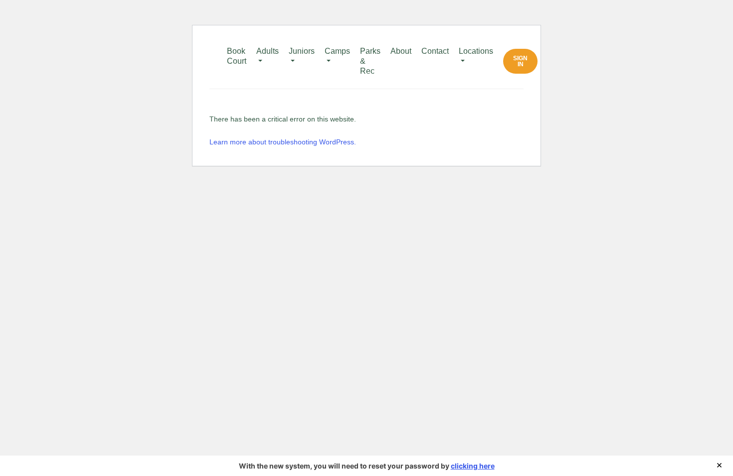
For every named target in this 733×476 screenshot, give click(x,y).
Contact (435, 51)
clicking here (473, 466)
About (400, 51)
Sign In (520, 61)
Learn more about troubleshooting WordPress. (282, 142)
